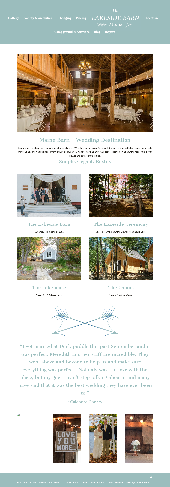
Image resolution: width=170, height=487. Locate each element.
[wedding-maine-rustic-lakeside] (85, 130)
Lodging (65, 18)
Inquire (110, 32)
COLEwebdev (142, 482)
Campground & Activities (72, 32)
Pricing (81, 18)
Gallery (13, 18)
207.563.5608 (71, 482)
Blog (97, 32)
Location (152, 18)
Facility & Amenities (37, 18)
